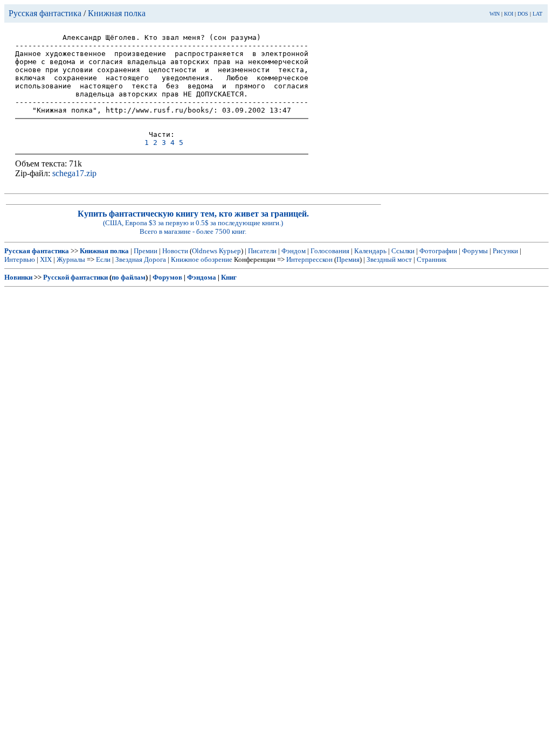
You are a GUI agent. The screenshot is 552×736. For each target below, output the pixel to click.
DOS (523, 14)
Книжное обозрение (201, 259)
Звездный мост (389, 259)
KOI (508, 14)
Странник (431, 259)
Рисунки (505, 251)
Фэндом (293, 251)
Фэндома (201, 277)
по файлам (129, 277)
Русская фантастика (45, 13)
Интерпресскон (309, 259)
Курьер (230, 251)
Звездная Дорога (140, 259)
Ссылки (403, 251)
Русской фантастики (75, 277)
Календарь (370, 251)
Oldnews (204, 251)
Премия (348, 259)
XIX (46, 259)
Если (103, 259)
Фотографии (438, 251)
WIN (494, 14)
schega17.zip (74, 173)
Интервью (19, 259)
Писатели (262, 251)
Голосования (329, 251)
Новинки (18, 277)
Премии (145, 251)
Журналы (71, 259)
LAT (537, 14)
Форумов (167, 277)
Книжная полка (117, 13)
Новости (175, 251)
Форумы (475, 251)
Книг (229, 277)
